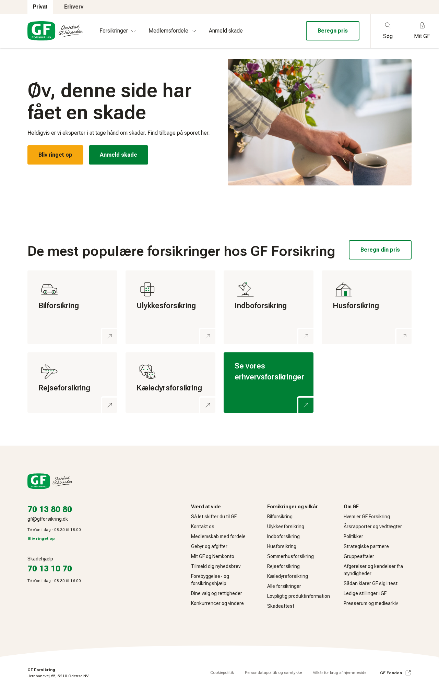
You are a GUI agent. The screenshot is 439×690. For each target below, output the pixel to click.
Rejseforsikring (283, 566)
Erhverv (73, 6)
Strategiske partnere (366, 546)
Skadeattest (280, 606)
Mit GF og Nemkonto (212, 556)
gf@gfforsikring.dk (47, 519)
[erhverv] (268, 382)
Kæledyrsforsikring (287, 576)
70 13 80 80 (49, 509)
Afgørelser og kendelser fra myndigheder (373, 570)
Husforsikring (281, 546)
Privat (40, 6)
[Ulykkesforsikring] (170, 307)
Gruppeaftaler (359, 556)
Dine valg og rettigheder (216, 593)
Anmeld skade (118, 155)
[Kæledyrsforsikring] (170, 382)
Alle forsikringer (284, 586)
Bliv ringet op (55, 155)
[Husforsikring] (367, 307)
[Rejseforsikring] (72, 382)
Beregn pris (333, 30)
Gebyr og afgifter (209, 546)
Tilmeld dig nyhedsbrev (215, 566)
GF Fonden (391, 672)
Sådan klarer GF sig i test (371, 583)
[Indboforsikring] (268, 307)
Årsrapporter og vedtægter (373, 526)
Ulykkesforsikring (285, 526)
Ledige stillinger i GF (365, 593)
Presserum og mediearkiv (371, 603)
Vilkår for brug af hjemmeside (339, 672)
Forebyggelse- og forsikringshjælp (210, 579)
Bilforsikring (280, 516)
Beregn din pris (380, 249)
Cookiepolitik (222, 672)
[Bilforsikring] (72, 307)
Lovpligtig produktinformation (298, 596)
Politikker (353, 536)
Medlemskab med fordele (218, 536)
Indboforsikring (283, 536)
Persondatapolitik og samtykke (273, 672)
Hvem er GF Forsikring (367, 516)
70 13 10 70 (49, 568)
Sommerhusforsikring (290, 556)
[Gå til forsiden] (55, 30)
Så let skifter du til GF (214, 516)
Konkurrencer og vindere (217, 603)
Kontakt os (202, 526)
